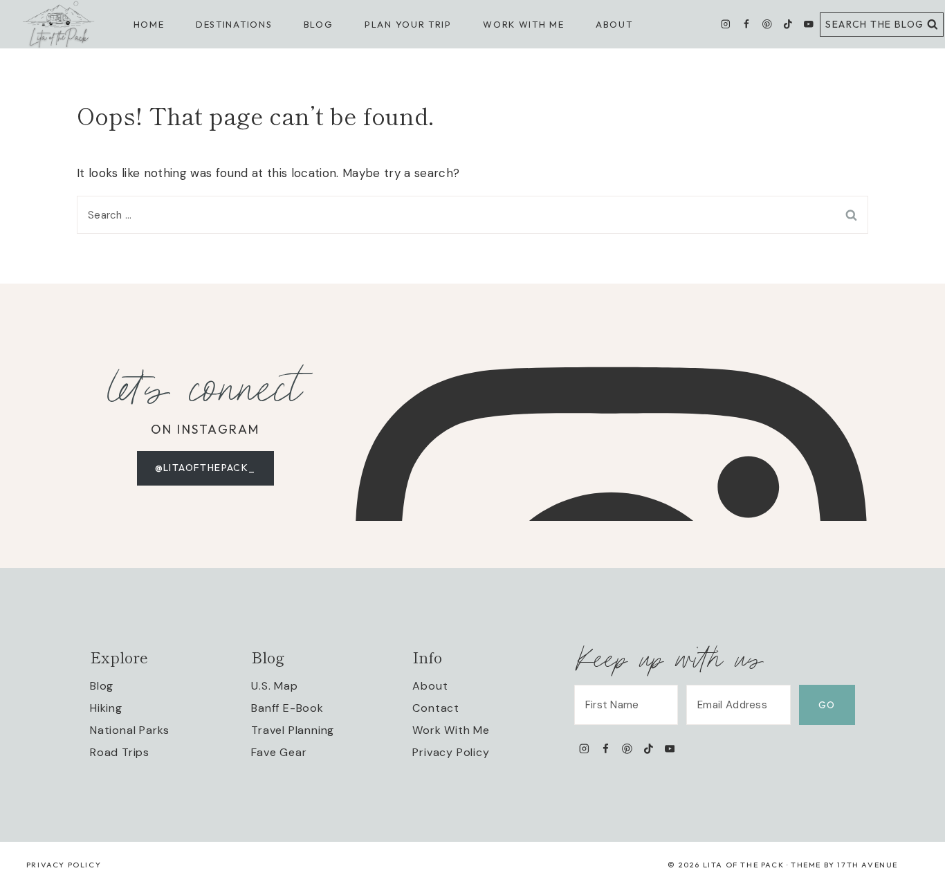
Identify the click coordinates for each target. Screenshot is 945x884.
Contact (435, 708)
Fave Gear (278, 752)
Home (149, 24)
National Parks (129, 730)
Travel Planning (292, 730)
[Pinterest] (767, 24)
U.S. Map (274, 686)
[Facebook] (746, 24)
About (614, 24)
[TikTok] (787, 24)
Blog (101, 686)
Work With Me (451, 730)
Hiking (106, 708)
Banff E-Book (287, 708)
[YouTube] (808, 24)
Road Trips (119, 752)
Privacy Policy (450, 752)
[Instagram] (726, 24)
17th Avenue (867, 864)
